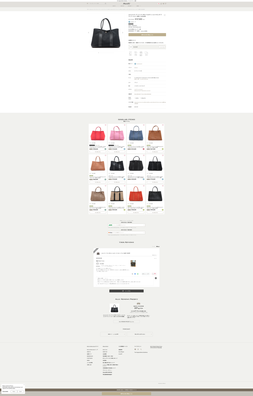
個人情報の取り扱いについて (109, 362)
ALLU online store (137, 94)
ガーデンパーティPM (105, 9)
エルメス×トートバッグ (146, 90)
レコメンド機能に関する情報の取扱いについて (110, 365)
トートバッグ (140, 89)
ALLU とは (105, 349)
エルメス (91, 9)
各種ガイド (89, 354)
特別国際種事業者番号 (107, 374)
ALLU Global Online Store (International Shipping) (156, 347)
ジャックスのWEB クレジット (119, 225)
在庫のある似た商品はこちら (147, 34)
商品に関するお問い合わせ (140, 334)
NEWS (88, 360)
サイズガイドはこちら (144, 79)
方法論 (128, 317)
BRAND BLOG (90, 356)
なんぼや (120, 354)
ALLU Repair (121, 351)
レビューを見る (144, 31)
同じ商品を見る (98, 151)
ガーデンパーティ (97, 9)
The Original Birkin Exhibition (141, 352)
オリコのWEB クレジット (118, 232)
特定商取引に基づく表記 (108, 356)
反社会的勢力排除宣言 (107, 372)
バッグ (135, 89)
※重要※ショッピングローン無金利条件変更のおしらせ (126, 0)
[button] (165, 4)
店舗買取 (120, 349)
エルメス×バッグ (137, 90)
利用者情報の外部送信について (109, 368)
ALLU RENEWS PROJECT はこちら (126, 321)
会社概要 (104, 354)
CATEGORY (129, 5)
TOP (88, 9)
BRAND (138, 5)
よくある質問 (90, 362)
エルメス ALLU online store (146, 94)
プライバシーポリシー (107, 370)
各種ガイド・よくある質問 (113, 334)
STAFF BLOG (89, 358)
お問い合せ (89, 364)
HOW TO (89, 351)
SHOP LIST (105, 351)
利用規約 (104, 360)
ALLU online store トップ (92, 349)
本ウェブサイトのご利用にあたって (110, 358)
